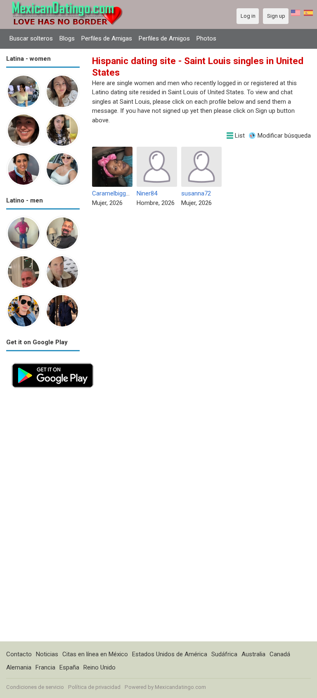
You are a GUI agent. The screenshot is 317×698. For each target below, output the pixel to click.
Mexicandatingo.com (180, 687)
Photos (206, 38)
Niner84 (147, 193)
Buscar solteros (31, 38)
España (69, 667)
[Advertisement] (43, 517)
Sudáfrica (224, 654)
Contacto (19, 654)
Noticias (47, 654)
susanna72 (196, 193)
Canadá (280, 654)
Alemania (18, 667)
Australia (253, 654)
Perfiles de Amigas (106, 38)
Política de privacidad (94, 687)
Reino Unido (99, 667)
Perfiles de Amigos (164, 38)
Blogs (67, 38)
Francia (45, 667)
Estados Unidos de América (169, 654)
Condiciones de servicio (35, 687)
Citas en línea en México (95, 654)
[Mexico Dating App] (52, 362)
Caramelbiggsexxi (116, 193)
